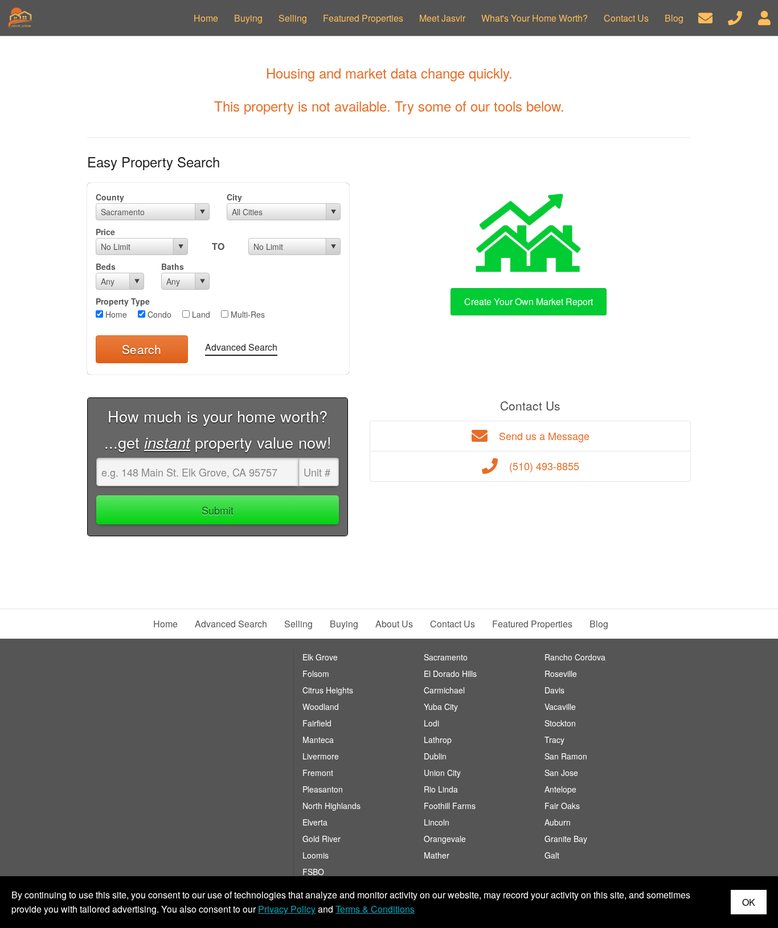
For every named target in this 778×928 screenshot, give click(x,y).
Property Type (123, 301)
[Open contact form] (705, 16)
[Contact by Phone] (735, 16)
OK (748, 902)
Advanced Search (241, 347)
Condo (158, 314)
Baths (172, 266)
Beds (106, 266)
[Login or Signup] (764, 16)
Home (115, 314)
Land (200, 314)
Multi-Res (246, 314)
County (110, 197)
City (234, 197)
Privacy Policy (287, 908)
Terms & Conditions (375, 908)
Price (105, 231)
